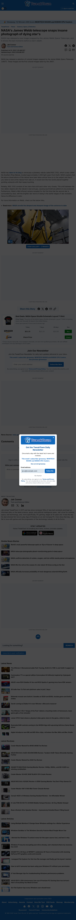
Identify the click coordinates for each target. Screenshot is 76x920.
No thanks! (38, 475)
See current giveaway (38, 464)
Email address (25, 467)
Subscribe (50, 471)
